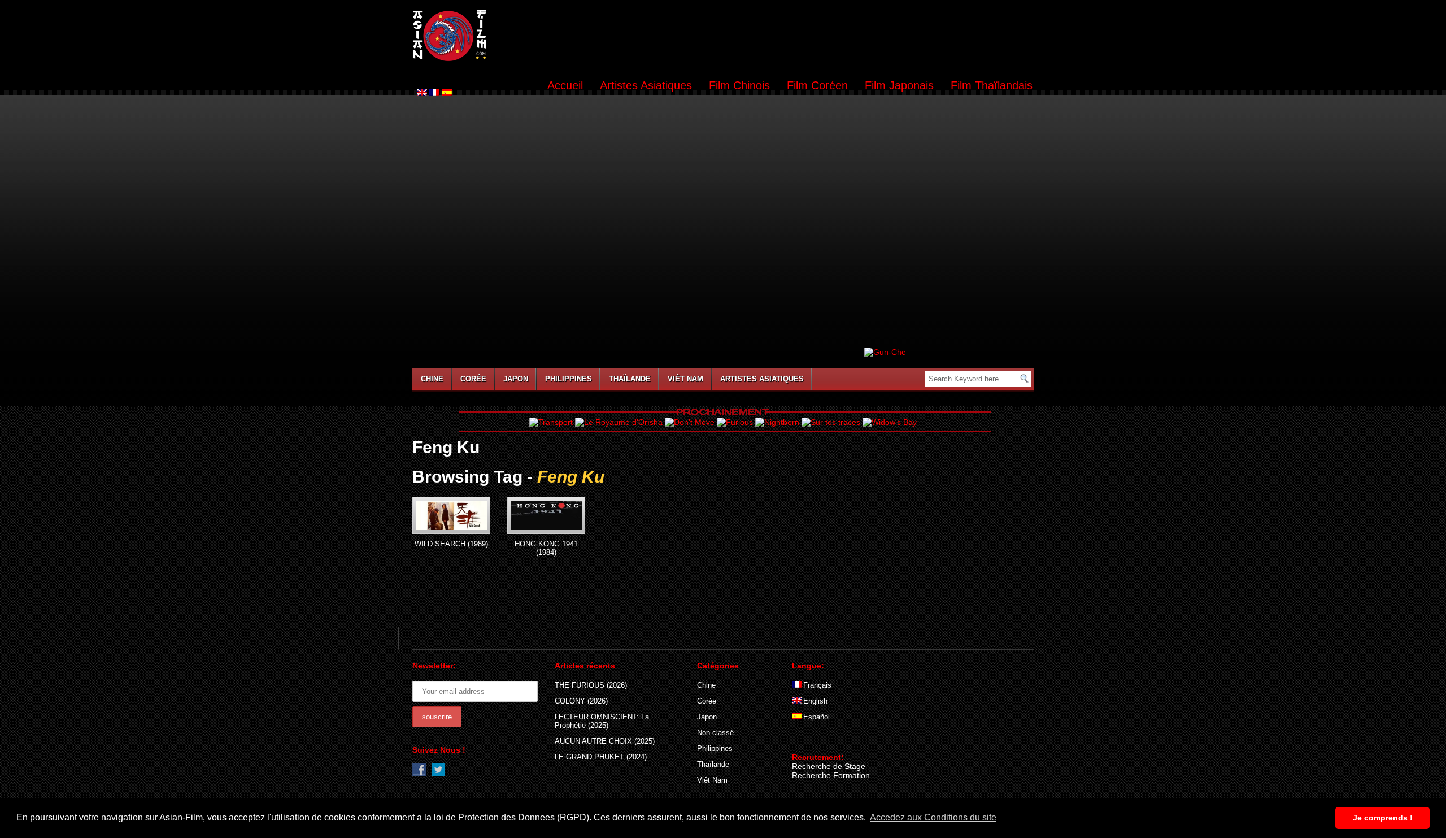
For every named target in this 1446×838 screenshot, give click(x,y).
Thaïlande (630, 379)
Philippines (568, 379)
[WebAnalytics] (814, 740)
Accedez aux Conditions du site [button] (933, 817)
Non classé (715, 732)
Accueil (565, 85)
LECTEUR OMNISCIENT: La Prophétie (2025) (602, 721)
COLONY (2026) (581, 701)
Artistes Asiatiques (646, 85)
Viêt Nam (685, 379)
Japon (515, 379)
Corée (473, 379)
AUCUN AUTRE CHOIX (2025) (605, 741)
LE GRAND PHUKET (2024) (601, 757)
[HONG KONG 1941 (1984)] (546, 515)
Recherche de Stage (828, 766)
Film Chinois (739, 85)
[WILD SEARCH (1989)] (451, 515)
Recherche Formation (831, 775)
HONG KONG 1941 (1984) (546, 548)
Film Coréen (817, 85)
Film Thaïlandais (992, 85)
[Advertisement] (767, 37)
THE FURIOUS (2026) (591, 685)
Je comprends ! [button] (1383, 817)
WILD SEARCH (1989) (451, 544)
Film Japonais (899, 85)
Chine (432, 379)
